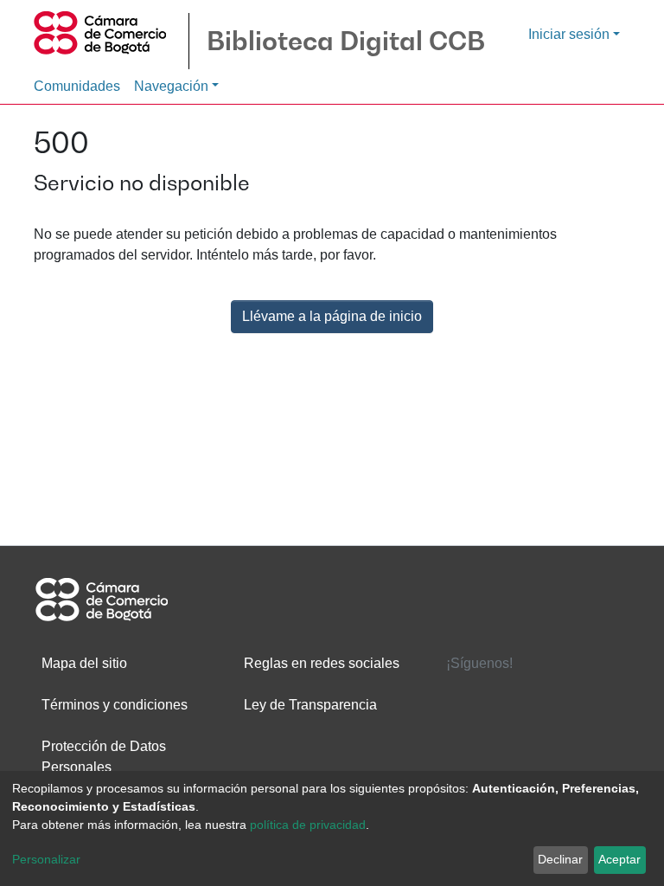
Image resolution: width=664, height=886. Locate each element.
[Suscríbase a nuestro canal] (467, 731)
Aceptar (619, 859)
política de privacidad (308, 824)
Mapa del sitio (84, 663)
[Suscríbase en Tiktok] (601, 731)
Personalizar (46, 859)
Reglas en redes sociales (321, 663)
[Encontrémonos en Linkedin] (601, 695)
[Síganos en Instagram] (534, 731)
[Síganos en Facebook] (467, 695)
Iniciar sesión (569, 34)
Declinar (560, 859)
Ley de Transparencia (310, 704)
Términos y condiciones (115, 704)
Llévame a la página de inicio (332, 316)
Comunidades (77, 86)
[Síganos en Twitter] (534, 695)
